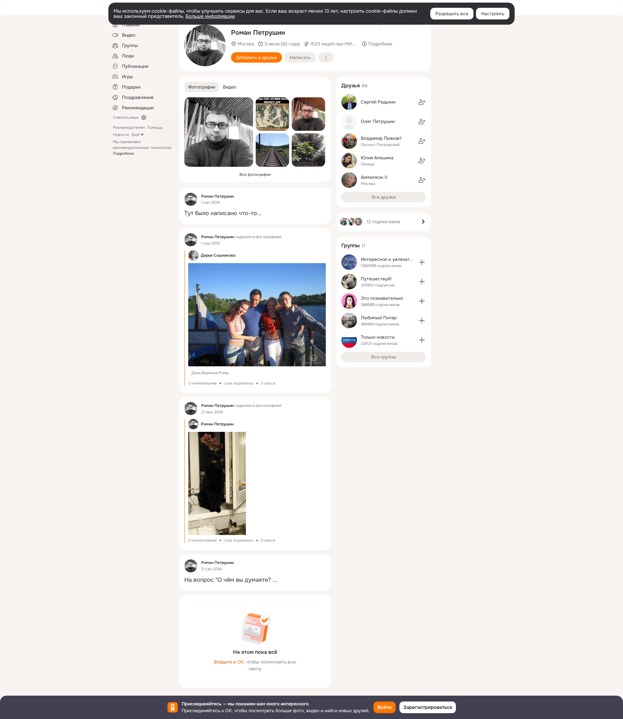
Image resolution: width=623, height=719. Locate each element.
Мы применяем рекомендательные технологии (142, 147)
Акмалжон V (374, 177)
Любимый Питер (379, 318)
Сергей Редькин (378, 102)
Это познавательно (382, 298)
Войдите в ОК (229, 662)
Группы (350, 245)
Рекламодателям (129, 127)
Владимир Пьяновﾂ (381, 138)
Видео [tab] (229, 87)
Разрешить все (451, 14)
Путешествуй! (376, 279)
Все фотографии (255, 174)
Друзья (350, 85)
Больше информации (210, 16)
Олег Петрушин (378, 121)
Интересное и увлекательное (393, 259)
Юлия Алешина (377, 158)
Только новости (378, 337)
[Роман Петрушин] (190, 199)
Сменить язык (126, 117)
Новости (121, 134)
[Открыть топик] (255, 213)
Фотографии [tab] (201, 87)
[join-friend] (422, 102)
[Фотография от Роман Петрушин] (205, 45)
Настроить (492, 14)
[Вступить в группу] (422, 262)
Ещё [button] (136, 134)
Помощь (155, 127)
